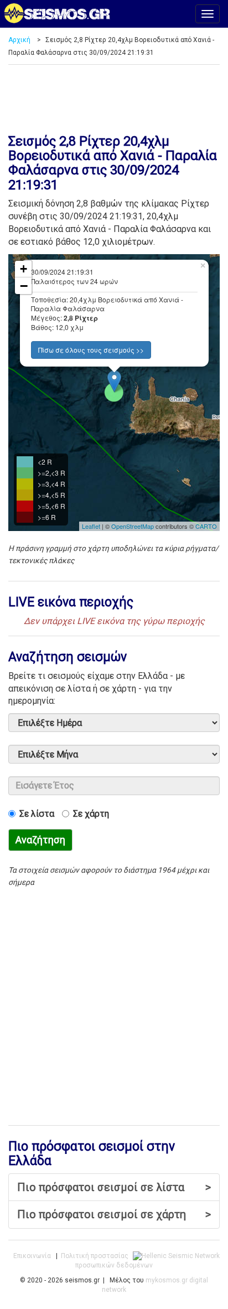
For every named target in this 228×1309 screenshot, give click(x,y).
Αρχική (19, 40)
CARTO (206, 526)
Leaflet (91, 526)
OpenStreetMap (132, 526)
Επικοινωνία (32, 1256)
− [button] (24, 285)
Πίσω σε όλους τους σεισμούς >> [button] (91, 349)
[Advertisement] (114, 95)
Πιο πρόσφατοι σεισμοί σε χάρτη (114, 1214)
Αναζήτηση (40, 840)
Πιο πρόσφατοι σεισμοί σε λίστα (114, 1187)
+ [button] (23, 269)
